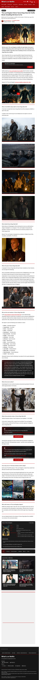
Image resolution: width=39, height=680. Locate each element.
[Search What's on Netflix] (34, 2)
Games (2, 6)
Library (16, 6)
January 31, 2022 (25, 434)
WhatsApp (20, 551)
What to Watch (7, 6)
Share (28, 551)
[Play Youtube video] (18, 93)
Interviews (25, 4)
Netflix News (21, 4)
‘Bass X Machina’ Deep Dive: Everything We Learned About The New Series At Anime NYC (26, 570)
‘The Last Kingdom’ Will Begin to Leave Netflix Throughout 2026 (12, 544)
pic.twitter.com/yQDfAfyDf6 (20, 455)
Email (24, 551)
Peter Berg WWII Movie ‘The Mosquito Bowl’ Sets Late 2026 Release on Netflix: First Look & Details (26, 585)
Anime (34, 4)
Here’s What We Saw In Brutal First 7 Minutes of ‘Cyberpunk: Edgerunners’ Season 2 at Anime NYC (9, 570)
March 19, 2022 (25, 457)
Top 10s (12, 6)
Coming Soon (9, 4)
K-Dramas (30, 4)
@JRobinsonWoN (16, 20)
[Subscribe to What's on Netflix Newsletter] (32, 2)
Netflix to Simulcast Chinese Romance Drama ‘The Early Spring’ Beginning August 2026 (9, 585)
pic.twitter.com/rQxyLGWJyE (27, 432)
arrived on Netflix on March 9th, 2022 (23, 82)
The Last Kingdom (32, 10)
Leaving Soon (15, 4)
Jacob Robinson (8, 20)
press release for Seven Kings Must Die (13, 314)
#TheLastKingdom (17, 432)
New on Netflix (3, 4)
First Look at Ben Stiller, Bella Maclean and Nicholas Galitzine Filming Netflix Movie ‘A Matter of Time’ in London (18, 542)
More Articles (32, 522)
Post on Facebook (14, 551)
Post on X (8, 551)
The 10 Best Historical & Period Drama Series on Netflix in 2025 (12, 546)
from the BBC (16, 71)
